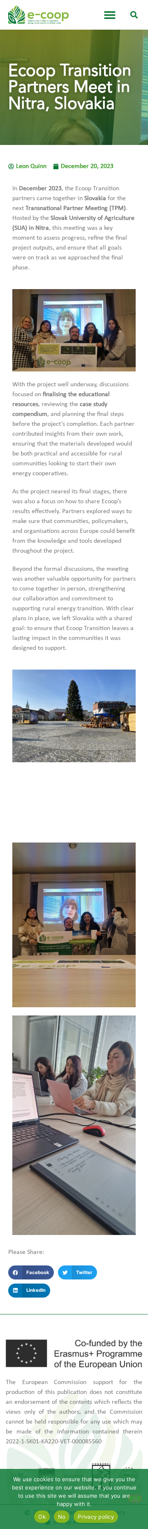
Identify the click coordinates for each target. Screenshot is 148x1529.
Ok (42, 1516)
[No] (135, 1498)
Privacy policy (96, 1516)
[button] (134, 14)
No (62, 1516)
